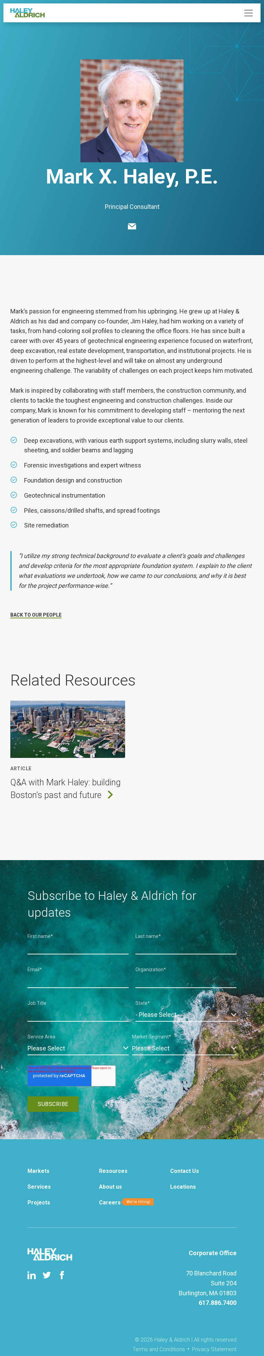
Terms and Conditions (159, 1349)
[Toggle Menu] (248, 13)
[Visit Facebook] (62, 1275)
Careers (110, 1202)
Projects (39, 1202)
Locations (183, 1186)
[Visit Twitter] (47, 1275)
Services (39, 1186)
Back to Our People (36, 615)
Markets (39, 1171)
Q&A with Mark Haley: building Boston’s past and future (65, 788)
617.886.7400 (217, 1302)
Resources (113, 1171)
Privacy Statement (214, 1349)
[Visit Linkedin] (31, 1275)
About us (110, 1186)
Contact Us (184, 1171)
